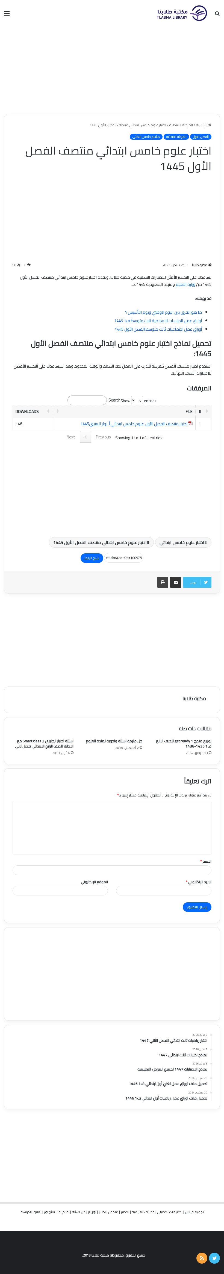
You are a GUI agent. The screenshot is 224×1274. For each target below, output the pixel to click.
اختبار (102, 1212)
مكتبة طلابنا (199, 265)
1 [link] (85, 437)
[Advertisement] (112, 70)
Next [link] (71, 437)
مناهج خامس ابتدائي (146, 137)
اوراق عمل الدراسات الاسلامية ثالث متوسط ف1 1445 (158, 321)
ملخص (113, 1212)
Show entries (138, 401)
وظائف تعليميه (143, 1212)
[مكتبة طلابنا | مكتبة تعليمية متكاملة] (182, 13)
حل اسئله (79, 1212)
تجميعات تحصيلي (169, 1212)
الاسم (205, 861)
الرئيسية (202, 125)
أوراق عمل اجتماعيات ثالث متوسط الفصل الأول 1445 (158, 329)
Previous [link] (103, 437)
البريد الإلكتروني (198, 882)
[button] (206, 411)
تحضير (125, 1212)
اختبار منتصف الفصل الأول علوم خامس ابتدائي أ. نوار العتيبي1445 (133, 424)
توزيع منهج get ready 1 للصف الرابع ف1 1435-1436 (183, 743)
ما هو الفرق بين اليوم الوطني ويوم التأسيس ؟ (163, 312)
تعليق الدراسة (31, 1212)
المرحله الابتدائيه (181, 125)
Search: (114, 400)
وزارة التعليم (185, 284)
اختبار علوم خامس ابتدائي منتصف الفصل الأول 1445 (100, 542)
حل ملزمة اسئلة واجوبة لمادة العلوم (114, 740)
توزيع (92, 1212)
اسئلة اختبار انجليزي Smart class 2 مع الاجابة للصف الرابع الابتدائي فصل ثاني (44, 743)
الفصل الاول (201, 137)
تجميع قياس (194, 1212)
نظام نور (63, 1212)
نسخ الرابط (92, 558)
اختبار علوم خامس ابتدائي (182, 542)
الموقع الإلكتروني (94, 882)
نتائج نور (49, 1212)
